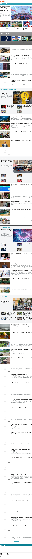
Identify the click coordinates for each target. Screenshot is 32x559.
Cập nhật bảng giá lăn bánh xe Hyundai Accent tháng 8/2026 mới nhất (27, 313)
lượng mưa (27, 547)
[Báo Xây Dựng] (11, 56)
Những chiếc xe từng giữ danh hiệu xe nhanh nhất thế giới (20, 72)
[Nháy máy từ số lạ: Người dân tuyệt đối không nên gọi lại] (3, 249)
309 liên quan (27, 315)
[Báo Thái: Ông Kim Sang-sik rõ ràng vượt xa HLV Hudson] (16, 38)
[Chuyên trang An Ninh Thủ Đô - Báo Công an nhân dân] (11, 195)
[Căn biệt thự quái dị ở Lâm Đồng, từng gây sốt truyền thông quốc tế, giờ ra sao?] (19, 175)
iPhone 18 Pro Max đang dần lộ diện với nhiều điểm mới (20, 63)
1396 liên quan (15, 367)
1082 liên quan (6, 94)
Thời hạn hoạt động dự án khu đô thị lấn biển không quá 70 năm (21, 140)
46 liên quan (15, 518)
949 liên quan (27, 321)
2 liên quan (15, 418)
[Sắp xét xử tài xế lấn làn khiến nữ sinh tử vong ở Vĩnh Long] (5, 512)
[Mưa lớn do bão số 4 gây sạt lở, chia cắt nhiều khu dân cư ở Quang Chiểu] (5, 352)
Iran (8, 547)
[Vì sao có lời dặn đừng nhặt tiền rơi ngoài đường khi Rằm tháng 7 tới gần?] (5, 394)
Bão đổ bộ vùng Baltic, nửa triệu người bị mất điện (19, 324)
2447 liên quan (12, 107)
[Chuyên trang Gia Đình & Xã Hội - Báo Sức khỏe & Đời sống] (24, 321)
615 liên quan (15, 451)
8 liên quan (28, 107)
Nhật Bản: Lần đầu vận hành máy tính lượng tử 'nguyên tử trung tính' (6, 231)
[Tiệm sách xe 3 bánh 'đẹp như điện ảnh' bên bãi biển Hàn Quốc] (5, 151)
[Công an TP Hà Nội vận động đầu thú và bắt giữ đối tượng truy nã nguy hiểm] (5, 195)
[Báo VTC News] (12, 202)
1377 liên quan (15, 343)
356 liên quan (5, 233)
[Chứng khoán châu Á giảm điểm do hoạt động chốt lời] (3, 107)
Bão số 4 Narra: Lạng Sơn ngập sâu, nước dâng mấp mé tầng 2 (21, 209)
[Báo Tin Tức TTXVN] (11, 48)
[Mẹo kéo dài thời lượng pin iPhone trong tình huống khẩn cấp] (19, 244)
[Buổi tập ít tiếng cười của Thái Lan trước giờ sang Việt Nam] (27, 38)
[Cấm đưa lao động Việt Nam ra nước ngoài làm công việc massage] (5, 520)
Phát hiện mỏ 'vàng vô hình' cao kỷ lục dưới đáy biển (19, 116)
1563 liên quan (15, 400)
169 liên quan (16, 264)
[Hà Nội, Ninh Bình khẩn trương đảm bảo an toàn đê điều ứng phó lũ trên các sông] (5, 344)
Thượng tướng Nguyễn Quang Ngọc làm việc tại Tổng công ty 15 (21, 278)
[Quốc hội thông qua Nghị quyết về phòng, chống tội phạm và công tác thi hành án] (5, 187)
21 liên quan (15, 82)
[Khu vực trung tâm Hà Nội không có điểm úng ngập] (5, 377)
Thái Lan (10, 547)
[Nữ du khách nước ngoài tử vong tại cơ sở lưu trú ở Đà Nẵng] (5, 204)
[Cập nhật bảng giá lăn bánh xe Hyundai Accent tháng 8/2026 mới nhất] (19, 313)
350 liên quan (15, 124)
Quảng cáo (1, 556)
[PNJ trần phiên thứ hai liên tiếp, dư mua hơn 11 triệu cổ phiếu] (3, 111)
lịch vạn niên (24, 547)
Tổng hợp (8, 554)
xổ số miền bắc (2, 547)
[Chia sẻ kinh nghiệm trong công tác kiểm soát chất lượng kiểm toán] (5, 444)
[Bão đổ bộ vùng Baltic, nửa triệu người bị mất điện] (5, 327)
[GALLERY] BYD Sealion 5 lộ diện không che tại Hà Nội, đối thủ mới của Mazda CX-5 (11, 313)
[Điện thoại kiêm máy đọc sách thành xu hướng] (19, 249)
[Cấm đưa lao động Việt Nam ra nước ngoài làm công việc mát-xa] (5, 385)
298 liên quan (16, 375)
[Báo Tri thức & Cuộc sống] (7, 315)
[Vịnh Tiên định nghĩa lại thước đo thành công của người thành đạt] (5, 290)
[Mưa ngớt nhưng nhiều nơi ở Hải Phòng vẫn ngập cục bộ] (5, 220)
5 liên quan (16, 351)
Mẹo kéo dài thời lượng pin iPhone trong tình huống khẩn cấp (27, 244)
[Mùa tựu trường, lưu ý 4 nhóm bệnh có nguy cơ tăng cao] (5, 58)
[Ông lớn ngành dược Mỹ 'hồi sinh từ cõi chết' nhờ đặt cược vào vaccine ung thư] (5, 503)
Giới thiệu (1, 554)
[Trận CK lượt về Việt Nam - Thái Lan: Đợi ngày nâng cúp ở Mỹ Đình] (5, 24)
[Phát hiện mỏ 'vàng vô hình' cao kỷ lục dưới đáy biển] (5, 119)
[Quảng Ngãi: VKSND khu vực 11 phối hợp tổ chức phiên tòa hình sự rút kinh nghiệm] (5, 134)
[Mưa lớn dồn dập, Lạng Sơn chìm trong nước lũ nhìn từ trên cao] (17, 24)
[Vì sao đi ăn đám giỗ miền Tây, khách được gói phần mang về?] (3, 175)
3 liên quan (11, 315)
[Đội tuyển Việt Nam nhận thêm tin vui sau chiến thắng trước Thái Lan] (5, 126)
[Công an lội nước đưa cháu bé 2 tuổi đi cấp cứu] (5, 528)
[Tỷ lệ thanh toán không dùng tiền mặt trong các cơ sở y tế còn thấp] (5, 273)
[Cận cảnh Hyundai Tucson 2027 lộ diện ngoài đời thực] (5, 410)
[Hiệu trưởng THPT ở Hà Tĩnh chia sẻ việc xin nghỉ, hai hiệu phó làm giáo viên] (5, 256)
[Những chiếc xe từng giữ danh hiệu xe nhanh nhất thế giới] (5, 75)
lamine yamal (5, 547)
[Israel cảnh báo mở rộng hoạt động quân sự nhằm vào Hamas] (5, 50)
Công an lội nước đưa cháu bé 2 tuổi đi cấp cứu (18, 525)
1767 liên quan (15, 48)
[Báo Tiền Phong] (11, 288)
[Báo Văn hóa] (11, 124)
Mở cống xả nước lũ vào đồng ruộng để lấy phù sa (19, 474)
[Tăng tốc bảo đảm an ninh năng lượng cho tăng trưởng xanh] (19, 107)
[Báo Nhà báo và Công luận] (7, 319)
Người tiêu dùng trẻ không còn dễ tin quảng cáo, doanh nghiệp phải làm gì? (11, 244)
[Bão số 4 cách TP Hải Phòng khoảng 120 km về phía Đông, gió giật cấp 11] (5, 460)
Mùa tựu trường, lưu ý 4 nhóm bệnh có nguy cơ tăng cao (20, 55)
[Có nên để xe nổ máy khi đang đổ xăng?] (3, 318)
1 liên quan (5, 164)
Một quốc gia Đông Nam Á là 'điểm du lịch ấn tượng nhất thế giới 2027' (6, 162)
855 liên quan (15, 195)
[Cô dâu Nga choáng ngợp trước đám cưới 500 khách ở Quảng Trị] (19, 180)
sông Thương (20, 547)
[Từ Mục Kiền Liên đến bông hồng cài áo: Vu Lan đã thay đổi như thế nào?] (5, 427)
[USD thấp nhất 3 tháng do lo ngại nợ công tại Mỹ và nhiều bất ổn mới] (19, 111)
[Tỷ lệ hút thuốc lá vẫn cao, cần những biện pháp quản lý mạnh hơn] (5, 402)
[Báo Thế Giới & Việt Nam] (23, 315)
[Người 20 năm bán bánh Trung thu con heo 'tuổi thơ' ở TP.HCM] (3, 180)
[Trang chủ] (2, 1)
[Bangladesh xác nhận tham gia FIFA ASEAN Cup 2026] (6, 38)
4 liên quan (15, 56)
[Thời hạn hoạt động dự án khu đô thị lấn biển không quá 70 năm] (5, 143)
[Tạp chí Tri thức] (1, 164)
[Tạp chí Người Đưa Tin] (11, 367)
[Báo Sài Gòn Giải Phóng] (11, 264)
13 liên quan (16, 426)
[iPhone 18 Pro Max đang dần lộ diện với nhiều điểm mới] (5, 66)
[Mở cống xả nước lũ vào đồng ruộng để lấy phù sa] (5, 477)
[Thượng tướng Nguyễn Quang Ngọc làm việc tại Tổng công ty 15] (5, 281)
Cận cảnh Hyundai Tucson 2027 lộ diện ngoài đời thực (19, 407)
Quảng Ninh (13, 547)
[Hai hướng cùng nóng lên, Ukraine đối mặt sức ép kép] (5, 369)
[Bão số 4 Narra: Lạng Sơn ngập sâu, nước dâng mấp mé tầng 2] (5, 212)
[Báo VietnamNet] (11, 73)
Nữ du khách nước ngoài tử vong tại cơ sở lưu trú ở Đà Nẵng (20, 201)
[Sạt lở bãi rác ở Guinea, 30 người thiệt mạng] (5, 468)
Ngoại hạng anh (17, 547)
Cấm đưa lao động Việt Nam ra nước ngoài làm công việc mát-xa (21, 382)
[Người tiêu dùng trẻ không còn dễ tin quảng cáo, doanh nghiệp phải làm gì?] (3, 244)
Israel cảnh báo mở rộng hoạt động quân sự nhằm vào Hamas (20, 47)
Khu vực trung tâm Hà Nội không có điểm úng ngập (19, 374)
